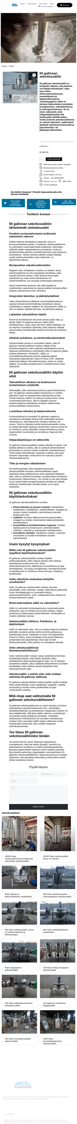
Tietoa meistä (32, 4)
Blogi (51, 4)
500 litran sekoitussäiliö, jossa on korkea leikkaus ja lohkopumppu (19, 932)
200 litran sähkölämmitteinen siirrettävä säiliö (18, 1004)
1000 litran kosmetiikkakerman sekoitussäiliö (52, 1036)
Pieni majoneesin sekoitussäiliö (13, 968)
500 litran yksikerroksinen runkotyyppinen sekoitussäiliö (57, 893)
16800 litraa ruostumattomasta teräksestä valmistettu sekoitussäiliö (19, 858)
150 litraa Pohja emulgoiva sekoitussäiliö (56, 964)
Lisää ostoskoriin (53, 159)
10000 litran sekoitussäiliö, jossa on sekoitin (56, 857)
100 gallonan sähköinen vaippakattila (54, 999)
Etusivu (14, 4)
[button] (34, 75)
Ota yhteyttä (43, 4)
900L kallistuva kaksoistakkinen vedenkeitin (18, 895)
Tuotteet (22, 4)
